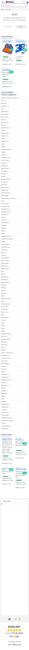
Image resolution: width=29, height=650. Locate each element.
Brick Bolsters (18, 39)
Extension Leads (5, 192)
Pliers (2, 301)
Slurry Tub (3, 369)
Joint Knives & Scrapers (7, 239)
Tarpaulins (3, 409)
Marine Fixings (4, 263)
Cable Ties (4, 136)
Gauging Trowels (5, 211)
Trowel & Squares (5, 426)
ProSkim (3, 320)
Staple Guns (4, 393)
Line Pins (3, 252)
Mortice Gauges (5, 282)
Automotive (4, 106)
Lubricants (3, 255)
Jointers (3, 241)
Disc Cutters (4, 171)
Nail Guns (3, 287)
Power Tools (4, 312)
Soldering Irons (5, 377)
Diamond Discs (4, 168)
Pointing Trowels (5, 304)
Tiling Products (4, 412)
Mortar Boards (5, 68)
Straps (2, 398)
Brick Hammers (4, 114)
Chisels (3, 146)
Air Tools (3, 100)
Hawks (2, 233)
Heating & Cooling (5, 236)
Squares (3, 388)
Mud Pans (3, 285)
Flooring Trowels (5, 206)
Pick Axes (3, 293)
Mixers (2, 274)
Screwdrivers (4, 355)
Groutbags (3, 225)
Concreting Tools (5, 157)
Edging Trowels (5, 187)
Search (26, 5)
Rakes (2, 328)
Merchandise (4, 266)
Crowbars (3, 163)
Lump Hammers (5, 257)
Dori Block (3, 173)
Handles (3, 230)
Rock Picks (4, 336)
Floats (2, 201)
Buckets (3, 130)
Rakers (3, 325)
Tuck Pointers (4, 428)
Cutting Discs (4, 165)
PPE (2, 314)
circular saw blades (5, 149)
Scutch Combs (4, 363)
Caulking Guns (4, 141)
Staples (3, 396)
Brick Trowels (4, 122)
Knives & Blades (5, 244)
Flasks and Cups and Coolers (8, 198)
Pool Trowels (4, 306)
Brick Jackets (4, 117)
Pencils (3, 290)
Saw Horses (4, 344)
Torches (3, 423)
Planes (2, 295)
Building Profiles (5, 133)
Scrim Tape (4, 361)
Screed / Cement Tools (6, 352)
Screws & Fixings (5, 358)
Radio (2, 323)
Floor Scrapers (4, 203)
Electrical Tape (4, 190)
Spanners (3, 382)
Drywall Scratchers (5, 179)
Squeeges (3, 390)
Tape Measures (5, 404)
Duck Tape (4, 184)
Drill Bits (3, 176)
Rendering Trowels (5, 333)
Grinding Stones (5, 222)
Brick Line (3, 119)
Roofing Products (5, 339)
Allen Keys (3, 103)
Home (2, 9)
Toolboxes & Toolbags (6, 420)
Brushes (3, 125)
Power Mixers (4, 309)
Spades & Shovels (5, 379)
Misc (2, 271)
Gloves (3, 217)
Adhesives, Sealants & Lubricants (9, 98)
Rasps (2, 331)
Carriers (3, 138)
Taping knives (4, 407)
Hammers (3, 228)
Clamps (3, 152)
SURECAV (3, 401)
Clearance (3, 155)
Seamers (3, 366)
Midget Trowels (5, 268)
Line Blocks (4, 39)
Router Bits (3, 342)
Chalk (2, 144)
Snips (2, 371)
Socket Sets (4, 374)
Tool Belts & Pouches (6, 417)
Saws (2, 347)
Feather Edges (4, 195)
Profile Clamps (4, 317)
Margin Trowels (5, 260)
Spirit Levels (4, 385)
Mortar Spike (4, 279)
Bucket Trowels (5, 127)
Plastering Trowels (5, 298)
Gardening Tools (5, 209)
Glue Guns (3, 220)
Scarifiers (3, 350)
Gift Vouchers (4, 214)
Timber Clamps (4, 415)
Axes (2, 108)
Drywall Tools (4, 182)
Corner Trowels (5, 160)
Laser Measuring (5, 247)
